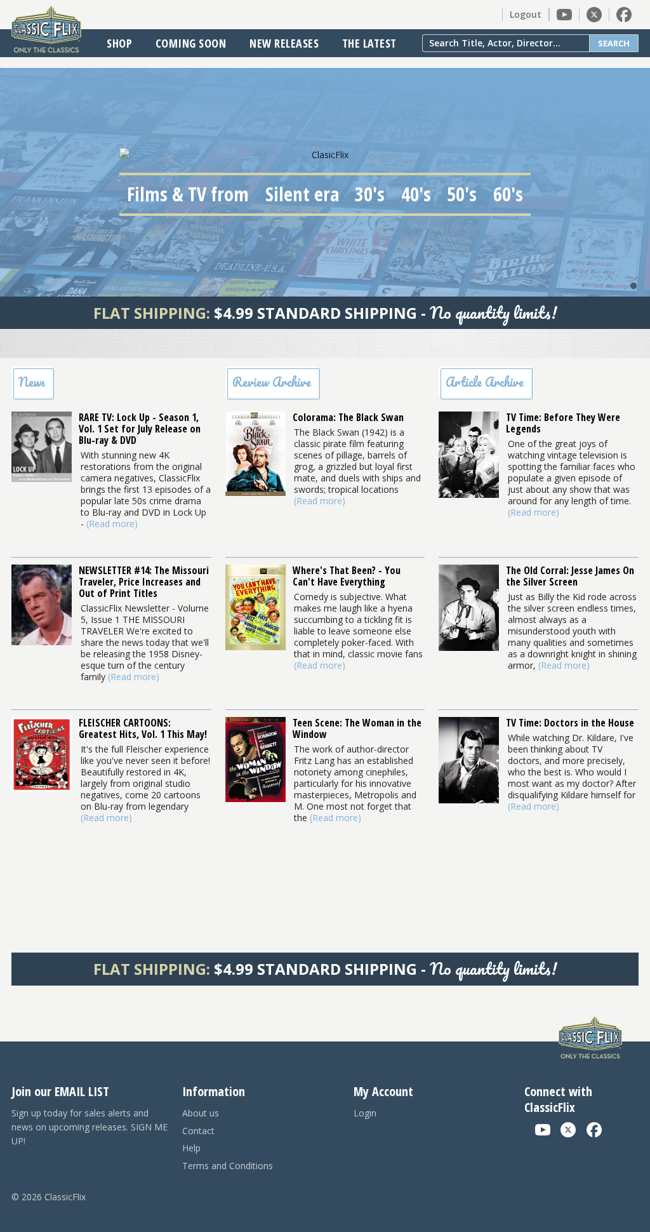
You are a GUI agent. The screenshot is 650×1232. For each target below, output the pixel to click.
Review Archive (271, 382)
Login (365, 1113)
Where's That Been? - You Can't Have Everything (347, 576)
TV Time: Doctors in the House (570, 723)
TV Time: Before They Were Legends (563, 423)
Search (614, 43)
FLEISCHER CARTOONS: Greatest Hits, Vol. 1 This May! (143, 728)
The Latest (369, 43)
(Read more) (112, 524)
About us (200, 1113)
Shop (119, 43)
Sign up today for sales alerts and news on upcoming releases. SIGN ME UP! (89, 1127)
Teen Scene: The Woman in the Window (357, 728)
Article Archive (485, 382)
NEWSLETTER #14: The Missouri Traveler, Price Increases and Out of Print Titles (144, 581)
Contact (198, 1131)
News (31, 382)
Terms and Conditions (227, 1166)
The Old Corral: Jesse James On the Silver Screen (570, 576)
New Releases (284, 43)
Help (191, 1148)
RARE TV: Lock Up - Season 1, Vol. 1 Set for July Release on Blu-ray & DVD (140, 428)
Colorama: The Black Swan (348, 417)
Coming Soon (191, 43)
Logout (525, 14)
